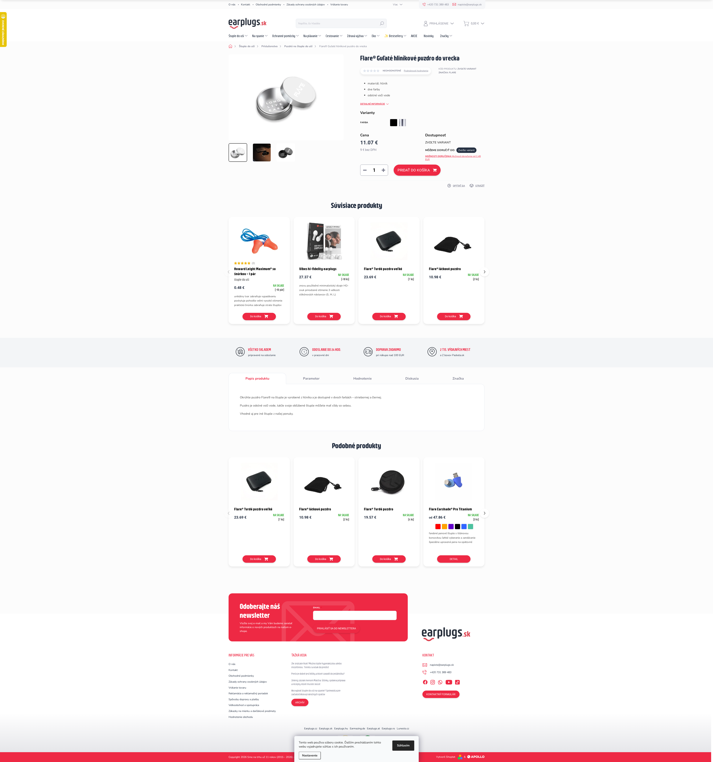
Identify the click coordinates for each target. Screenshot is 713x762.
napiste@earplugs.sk (442, 665)
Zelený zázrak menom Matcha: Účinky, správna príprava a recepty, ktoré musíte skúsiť (318, 682)
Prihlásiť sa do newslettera (336, 628)
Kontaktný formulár (440, 694)
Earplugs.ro (388, 728)
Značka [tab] (458, 378)
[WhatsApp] (440, 681)
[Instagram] (432, 681)
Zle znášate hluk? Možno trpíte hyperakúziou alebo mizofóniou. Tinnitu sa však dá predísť (316, 665)
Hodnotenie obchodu (241, 717)
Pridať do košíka (414, 170)
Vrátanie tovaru (339, 4)
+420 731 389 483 (440, 672)
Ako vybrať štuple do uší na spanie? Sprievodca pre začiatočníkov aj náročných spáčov (316, 692)
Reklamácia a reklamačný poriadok (248, 693)
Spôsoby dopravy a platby (244, 699)
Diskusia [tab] (412, 378)
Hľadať (382, 23)
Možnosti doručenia (453, 158)
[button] (484, 271)
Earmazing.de (357, 728)
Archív (300, 702)
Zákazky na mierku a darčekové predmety (252, 711)
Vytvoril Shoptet (445, 757)
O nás (232, 4)
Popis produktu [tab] (257, 378)
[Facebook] (425, 681)
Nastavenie (310, 755)
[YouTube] (449, 681)
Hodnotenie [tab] (362, 378)
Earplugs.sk (325, 728)
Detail (454, 559)
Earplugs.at (373, 728)
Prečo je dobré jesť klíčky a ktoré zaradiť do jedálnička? (318, 673)
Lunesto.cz (403, 728)
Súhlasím (403, 745)
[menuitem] (238, 35)
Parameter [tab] (311, 378)
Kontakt (245, 4)
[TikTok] (457, 681)
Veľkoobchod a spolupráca (244, 705)
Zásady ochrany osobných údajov (305, 4)
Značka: (447, 72)
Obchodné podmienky (268, 4)
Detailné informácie (372, 103)
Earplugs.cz (310, 728)
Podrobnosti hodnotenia (416, 70)
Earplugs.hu (341, 728)
